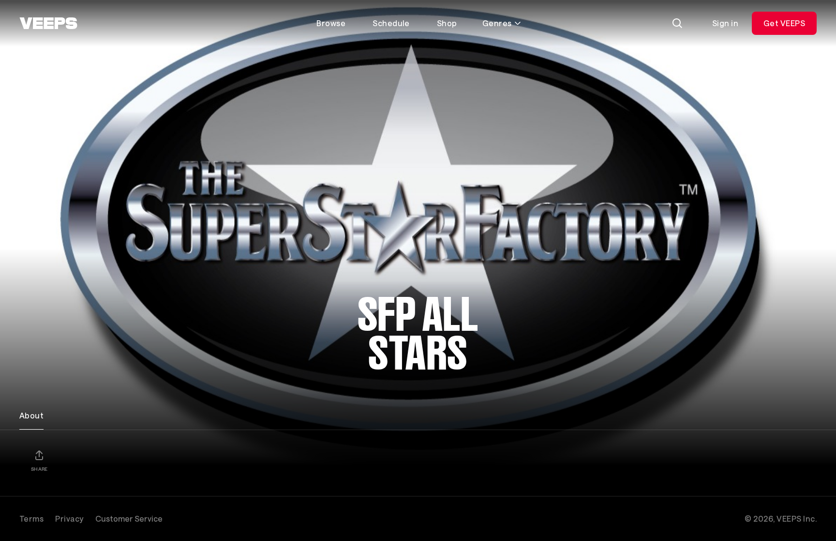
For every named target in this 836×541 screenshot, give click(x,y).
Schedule (391, 23)
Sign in (725, 23)
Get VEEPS (784, 23)
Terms (31, 518)
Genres (497, 23)
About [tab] (31, 415)
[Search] (677, 23)
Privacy (69, 518)
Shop (447, 23)
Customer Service (129, 518)
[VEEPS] (48, 23)
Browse (330, 23)
